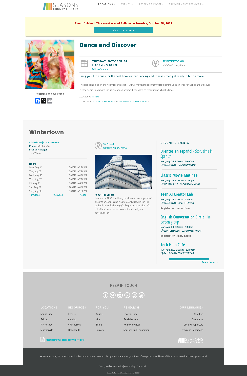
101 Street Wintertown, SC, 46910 (115, 146)
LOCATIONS (106, 4)
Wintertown (173, 61)
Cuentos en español (186, 153)
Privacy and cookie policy (111, 366)
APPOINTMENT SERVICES (185, 4)
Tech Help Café (172, 244)
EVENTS (126, 4)
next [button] (82, 194)
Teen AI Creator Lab (176, 194)
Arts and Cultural (140, 101)
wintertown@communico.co (44, 142)
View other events (123, 30)
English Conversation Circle (185, 219)
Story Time (95, 101)
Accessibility (129, 366)
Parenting (105, 101)
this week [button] (58, 194)
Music (113, 101)
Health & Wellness (124, 101)
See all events (209, 262)
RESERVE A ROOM (150, 4)
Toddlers (95, 96)
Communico (142, 366)
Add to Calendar (100, 69)
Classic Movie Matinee (179, 175)
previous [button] (35, 194)
